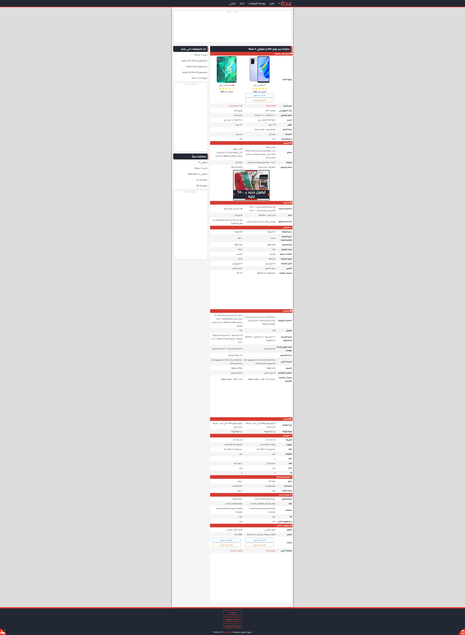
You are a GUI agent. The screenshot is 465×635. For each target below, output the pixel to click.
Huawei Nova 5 (234, 106)
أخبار (242, 3)
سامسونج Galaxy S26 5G (196, 66)
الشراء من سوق (260, 95)
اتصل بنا (232, 612)
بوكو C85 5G (201, 185)
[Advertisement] (232, 27)
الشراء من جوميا (259, 100)
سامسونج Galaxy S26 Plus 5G (194, 72)
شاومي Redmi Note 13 (197, 174)
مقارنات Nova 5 (236, 550)
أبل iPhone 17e (200, 55)
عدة (286, 3)
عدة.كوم (227, 632)
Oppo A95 (269, 106)
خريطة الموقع (232, 619)
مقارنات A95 (270, 550)
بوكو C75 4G (201, 180)
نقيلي (232, 3)
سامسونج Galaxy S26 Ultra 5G (194, 60)
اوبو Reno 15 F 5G (199, 78)
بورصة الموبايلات (256, 3)
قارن (272, 3)
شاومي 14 (202, 162)
